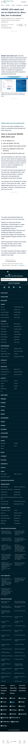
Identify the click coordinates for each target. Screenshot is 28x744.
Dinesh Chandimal (5, 317)
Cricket (13, 5)
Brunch (15, 380)
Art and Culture (4, 380)
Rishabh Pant (17, 314)
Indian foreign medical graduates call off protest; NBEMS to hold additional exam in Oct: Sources (20, 557)
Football (16, 443)
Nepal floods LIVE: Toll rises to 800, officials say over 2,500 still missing (20, 580)
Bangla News (17, 518)
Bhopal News (17, 323)
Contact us (12, 685)
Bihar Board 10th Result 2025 (5, 602)
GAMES (2, 471)
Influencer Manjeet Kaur (19, 486)
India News (19, 5)
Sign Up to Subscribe (14, 283)
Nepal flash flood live (19, 504)
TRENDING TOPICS (5, 507)
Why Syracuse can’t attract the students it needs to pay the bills (6, 532)
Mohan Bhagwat (4, 486)
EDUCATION (4, 366)
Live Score (3, 309)
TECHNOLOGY (4, 437)
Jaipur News (17, 331)
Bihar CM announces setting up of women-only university (20, 564)
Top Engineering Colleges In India (19, 664)
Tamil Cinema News (18, 351)
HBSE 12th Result (5, 652)
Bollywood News (5, 348)
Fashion (2, 383)
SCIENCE (3, 421)
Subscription (4, 690)
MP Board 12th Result (6, 616)
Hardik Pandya (17, 312)
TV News (16, 353)
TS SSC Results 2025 (20, 625)
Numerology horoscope (19, 501)
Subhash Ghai (4, 492)
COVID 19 (3, 467)
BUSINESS (3, 402)
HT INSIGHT (4, 456)
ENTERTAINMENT (5, 346)
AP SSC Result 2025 (6, 630)
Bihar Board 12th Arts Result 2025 (20, 607)
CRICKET (3, 304)
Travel (15, 388)
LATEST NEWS (4, 293)
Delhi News (3, 329)
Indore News (4, 331)
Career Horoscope (18, 497)
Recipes (16, 386)
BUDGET (3, 414)
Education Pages (6, 599)
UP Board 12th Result (6, 639)
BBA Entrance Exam (6, 673)
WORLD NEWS (4, 296)
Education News (18, 374)
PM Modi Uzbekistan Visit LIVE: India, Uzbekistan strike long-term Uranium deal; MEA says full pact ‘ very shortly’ (6, 591)
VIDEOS (3, 410)
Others (2, 448)
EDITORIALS (4, 429)
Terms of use (22, 685)
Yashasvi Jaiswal (4, 314)
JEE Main (3, 681)
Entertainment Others (19, 356)
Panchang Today (4, 504)
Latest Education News (8, 528)
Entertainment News (5, 518)
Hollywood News (18, 348)
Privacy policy (4, 688)
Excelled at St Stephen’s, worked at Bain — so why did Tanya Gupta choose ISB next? (6, 547)
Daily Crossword (18, 474)
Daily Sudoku (4, 474)
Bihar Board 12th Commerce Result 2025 (5, 612)
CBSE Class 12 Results (6, 655)
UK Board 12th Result (6, 649)
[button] (2, 2)
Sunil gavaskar (17, 492)
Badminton (3, 443)
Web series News (5, 356)
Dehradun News (18, 326)
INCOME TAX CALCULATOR (7, 480)
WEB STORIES (4, 395)
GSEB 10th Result (19, 659)
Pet (1, 391)
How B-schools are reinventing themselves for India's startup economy (20, 539)
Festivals (16, 383)
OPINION (3, 425)
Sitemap (3, 693)
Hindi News (16, 520)
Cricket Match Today (19, 307)
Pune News (16, 339)
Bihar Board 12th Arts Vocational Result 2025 (20, 602)
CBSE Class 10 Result (20, 655)
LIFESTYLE (3, 378)
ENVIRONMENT (5, 418)
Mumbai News (4, 337)
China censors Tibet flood (6, 489)
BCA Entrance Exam (19, 673)
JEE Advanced (18, 681)
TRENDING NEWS (5, 484)
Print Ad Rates (13, 690)
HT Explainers (17, 523)
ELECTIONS (3, 460)
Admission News (4, 369)
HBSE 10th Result (19, 652)
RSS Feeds (12, 693)
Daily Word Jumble (5, 476)
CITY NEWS (3, 321)
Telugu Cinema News (5, 353)
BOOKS (2, 452)
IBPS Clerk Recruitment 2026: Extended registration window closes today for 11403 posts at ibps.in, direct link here (20, 548)
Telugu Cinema (17, 515)
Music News (3, 351)
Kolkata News (4, 334)
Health (2, 386)
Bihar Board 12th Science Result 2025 (6, 607)
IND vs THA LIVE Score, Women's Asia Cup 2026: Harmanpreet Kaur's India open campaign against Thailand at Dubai (6, 582)
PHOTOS (3, 406)
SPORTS (3, 440)
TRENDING (3, 399)
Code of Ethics (22, 690)
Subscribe (23, 1)
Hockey (2, 446)
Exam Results (4, 374)
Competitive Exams (5, 371)
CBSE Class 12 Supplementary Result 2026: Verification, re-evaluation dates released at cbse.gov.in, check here (6, 566)
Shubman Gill (17, 309)
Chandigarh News (5, 326)
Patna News (3, 339)
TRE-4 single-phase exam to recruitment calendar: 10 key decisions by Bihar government (6, 557)
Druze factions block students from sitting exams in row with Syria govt (19, 532)
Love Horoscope (4, 501)
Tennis (15, 446)
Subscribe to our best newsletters (14, 276)
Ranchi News (4, 342)
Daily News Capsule (6, 279)
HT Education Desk (7, 27)
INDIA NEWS (4, 300)
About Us (3, 685)
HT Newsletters (22, 688)
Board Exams (17, 369)
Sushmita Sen (17, 489)
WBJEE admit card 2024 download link (12, 123)
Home (2, 5)
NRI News (3, 523)
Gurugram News (18, 329)
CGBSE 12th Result (19, 644)
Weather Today (13, 688)
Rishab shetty (17, 494)
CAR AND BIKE (4, 433)
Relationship (3, 388)
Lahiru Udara (17, 317)
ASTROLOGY (4, 360)
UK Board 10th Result (20, 649)
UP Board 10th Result (20, 635)
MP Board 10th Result (20, 610)
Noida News (17, 337)
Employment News (18, 371)
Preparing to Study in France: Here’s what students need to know (6, 539)
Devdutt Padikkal (5, 312)
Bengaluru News (4, 323)
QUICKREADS (4, 463)
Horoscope (3, 362)
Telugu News (4, 520)
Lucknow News (17, 334)
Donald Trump (4, 494)
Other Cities (17, 342)
